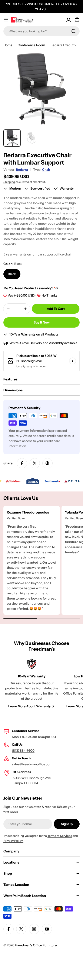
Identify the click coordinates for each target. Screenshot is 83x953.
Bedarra (22, 170)
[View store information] (72, 361)
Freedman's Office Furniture (36, 945)
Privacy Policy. (13, 841)
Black (12, 274)
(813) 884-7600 (23, 750)
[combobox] (41, 31)
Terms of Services (59, 836)
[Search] (73, 31)
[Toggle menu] (6, 19)
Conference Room (31, 45)
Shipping (9, 182)
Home (8, 45)
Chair (46, 170)
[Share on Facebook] (22, 463)
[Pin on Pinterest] (47, 463)
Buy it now (42, 322)
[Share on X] (35, 463)
